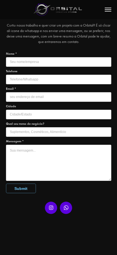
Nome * (11, 53)
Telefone (11, 71)
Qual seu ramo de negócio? (25, 123)
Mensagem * (15, 141)
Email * (11, 88)
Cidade (11, 106)
